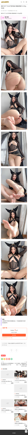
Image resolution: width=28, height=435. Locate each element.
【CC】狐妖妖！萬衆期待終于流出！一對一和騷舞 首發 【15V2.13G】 (20, 365)
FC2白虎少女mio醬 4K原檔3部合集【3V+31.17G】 (20, 395)
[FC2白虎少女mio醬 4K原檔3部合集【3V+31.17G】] (20, 388)
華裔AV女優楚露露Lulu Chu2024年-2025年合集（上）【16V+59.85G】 (7, 410)
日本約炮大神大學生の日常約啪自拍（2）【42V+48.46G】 (7, 381)
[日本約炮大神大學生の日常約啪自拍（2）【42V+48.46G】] (7, 374)
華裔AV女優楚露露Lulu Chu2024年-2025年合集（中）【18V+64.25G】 (20, 409)
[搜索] (21, 2)
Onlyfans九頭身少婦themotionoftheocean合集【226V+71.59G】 (21, 380)
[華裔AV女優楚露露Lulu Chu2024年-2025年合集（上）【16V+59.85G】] (7, 403)
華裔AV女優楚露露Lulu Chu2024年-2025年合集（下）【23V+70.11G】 (20, 423)
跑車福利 (11, 10)
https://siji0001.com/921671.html (15, 343)
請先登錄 (14, 335)
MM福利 (14, 433)
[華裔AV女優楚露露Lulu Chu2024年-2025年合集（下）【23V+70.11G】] (20, 416)
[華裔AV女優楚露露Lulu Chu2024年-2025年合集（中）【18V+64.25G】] (20, 402)
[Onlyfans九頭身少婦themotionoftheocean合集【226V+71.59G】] (20, 374)
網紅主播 (3, 355)
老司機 (5, 2)
